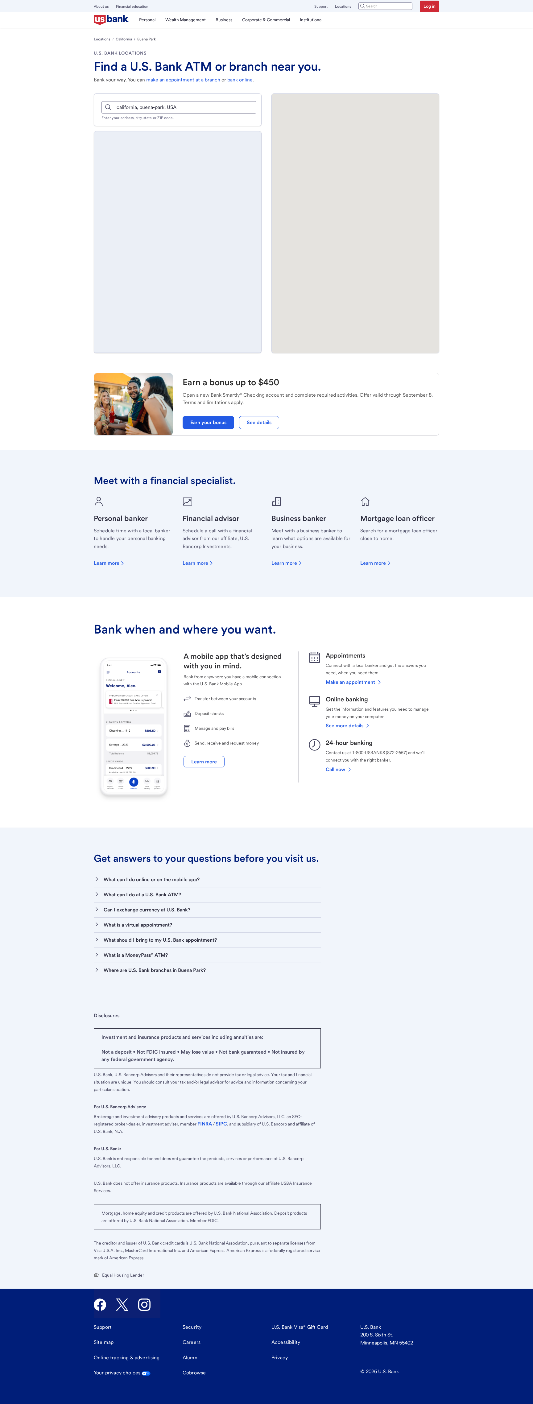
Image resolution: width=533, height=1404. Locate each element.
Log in (430, 6)
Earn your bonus (208, 422)
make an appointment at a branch (183, 80)
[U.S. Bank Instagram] (144, 1305)
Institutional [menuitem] (311, 19)
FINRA (204, 1124)
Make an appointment (350, 682)
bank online (240, 80)
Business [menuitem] (224, 19)
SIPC (221, 1124)
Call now (335, 769)
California (124, 39)
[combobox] (385, 6)
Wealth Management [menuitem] (185, 19)
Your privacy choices (117, 1373)
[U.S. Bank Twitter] (122, 1305)
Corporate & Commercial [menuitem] (266, 19)
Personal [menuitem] (147, 19)
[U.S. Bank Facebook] (100, 1305)
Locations (343, 6)
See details (259, 422)
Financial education (132, 6)
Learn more (106, 563)
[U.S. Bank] (111, 20)
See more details (344, 726)
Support (321, 6)
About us (101, 6)
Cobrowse (194, 1373)
